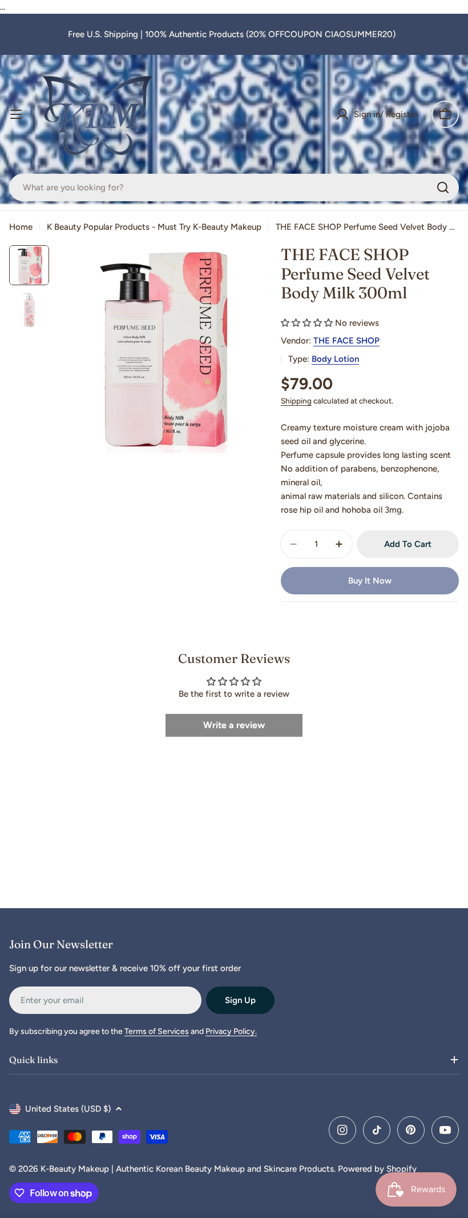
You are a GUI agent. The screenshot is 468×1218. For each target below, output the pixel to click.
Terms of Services (156, 1031)
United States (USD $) (68, 1109)
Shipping (296, 400)
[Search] (443, 187)
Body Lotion (335, 359)
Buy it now (370, 581)
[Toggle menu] (16, 114)
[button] (307, 323)
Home (21, 227)
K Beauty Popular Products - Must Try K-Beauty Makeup (154, 227)
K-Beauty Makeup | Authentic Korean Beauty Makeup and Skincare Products (187, 1169)
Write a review (234, 725)
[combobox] (234, 187)
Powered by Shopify (377, 1169)
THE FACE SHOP (346, 341)
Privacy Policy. (231, 1031)
